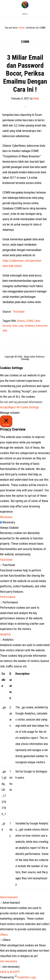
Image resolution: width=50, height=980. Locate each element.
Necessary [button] (6, 517)
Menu (25, 14)
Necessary (8, 522)
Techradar (19, 311)
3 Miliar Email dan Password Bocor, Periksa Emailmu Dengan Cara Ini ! (25, 73)
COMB (29, 320)
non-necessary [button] (8, 961)
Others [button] (4, 934)
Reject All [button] (14, 407)
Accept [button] (4, 407)
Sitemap (25, 359)
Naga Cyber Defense (25, 4)
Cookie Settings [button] (29, 407)
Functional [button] (6, 559)
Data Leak (17, 325)
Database (30, 325)
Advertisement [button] (9, 897)
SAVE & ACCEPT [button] (10, 972)
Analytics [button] (5, 634)
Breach (21, 320)
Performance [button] (7, 597)
